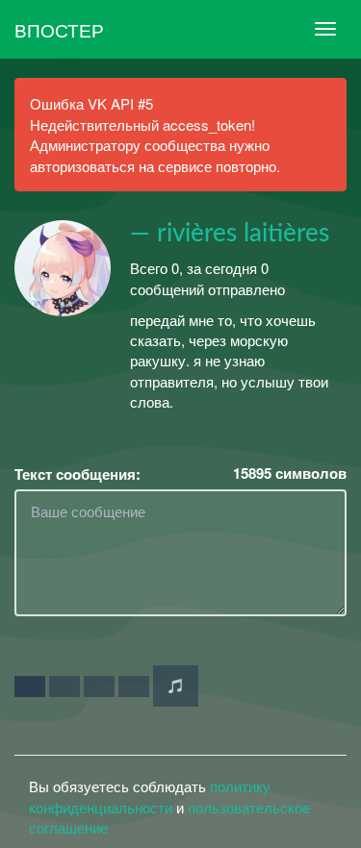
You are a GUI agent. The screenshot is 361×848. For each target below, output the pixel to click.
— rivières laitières (229, 233)
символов (290, 473)
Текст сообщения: (77, 474)
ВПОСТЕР (59, 29)
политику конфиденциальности (150, 796)
